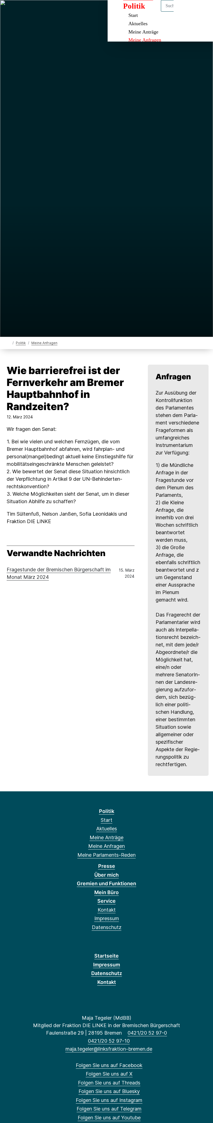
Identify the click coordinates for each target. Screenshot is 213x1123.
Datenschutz (106, 927)
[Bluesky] (38, 12)
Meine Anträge (143, 32)
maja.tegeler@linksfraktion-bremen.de (108, 1049)
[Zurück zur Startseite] (9, 342)
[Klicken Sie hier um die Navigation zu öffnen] (201, 11)
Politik (21, 343)
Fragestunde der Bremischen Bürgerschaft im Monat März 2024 (59, 573)
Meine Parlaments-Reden (106, 855)
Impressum (106, 918)
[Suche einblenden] (185, 11)
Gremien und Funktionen (106, 883)
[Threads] (29, 12)
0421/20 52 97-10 (109, 1041)
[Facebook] (11, 12)
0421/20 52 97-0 (147, 1033)
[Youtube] (65, 12)
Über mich (106, 875)
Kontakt (107, 910)
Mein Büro (106, 892)
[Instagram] (47, 12)
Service (106, 901)
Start (106, 820)
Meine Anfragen (144, 40)
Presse (106, 866)
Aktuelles (138, 23)
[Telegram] (56, 12)
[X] (20, 12)
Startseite (106, 956)
